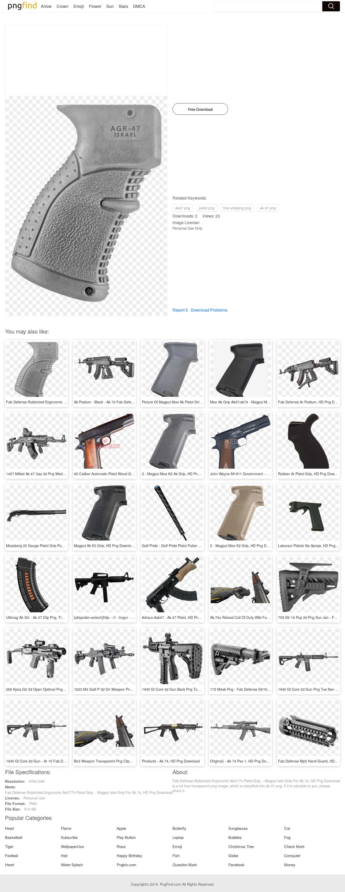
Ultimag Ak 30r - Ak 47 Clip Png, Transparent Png (45, 617)
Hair (64, 855)
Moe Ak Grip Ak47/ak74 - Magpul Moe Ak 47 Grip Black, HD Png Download (270, 401)
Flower (95, 6)
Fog (287, 837)
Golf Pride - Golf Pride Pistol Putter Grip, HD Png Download (189, 545)
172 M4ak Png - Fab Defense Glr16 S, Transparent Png (254, 689)
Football (11, 855)
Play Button (126, 837)
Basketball (13, 837)
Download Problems (209, 310)
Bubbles (235, 837)
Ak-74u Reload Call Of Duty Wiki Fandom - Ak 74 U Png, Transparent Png (269, 617)
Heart (9, 828)
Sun (110, 6)
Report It (180, 310)
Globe (233, 855)
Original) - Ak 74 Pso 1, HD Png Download (244, 761)
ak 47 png (268, 207)
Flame (66, 828)
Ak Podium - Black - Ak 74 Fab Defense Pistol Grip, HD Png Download (130, 401)
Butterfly (179, 828)
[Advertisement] (86, 60)
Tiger (9, 846)
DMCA (139, 6)
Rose (121, 846)
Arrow (46, 6)
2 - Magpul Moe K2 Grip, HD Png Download (245, 545)
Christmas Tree (241, 846)
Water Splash (72, 864)
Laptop (178, 837)
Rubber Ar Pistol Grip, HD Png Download (310, 473)
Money (289, 864)
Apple (121, 828)
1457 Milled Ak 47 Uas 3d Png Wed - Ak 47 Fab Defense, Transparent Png (66, 473)
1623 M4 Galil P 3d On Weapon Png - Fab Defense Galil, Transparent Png (133, 689)
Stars (123, 6)
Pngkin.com (126, 864)
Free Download (200, 109)
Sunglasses (238, 828)
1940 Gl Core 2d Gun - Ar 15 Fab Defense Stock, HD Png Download (60, 761)
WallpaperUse (72, 846)
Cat (287, 828)
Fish (176, 855)
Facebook (236, 864)
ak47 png (182, 207)
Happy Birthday (129, 855)
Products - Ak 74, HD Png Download (171, 761)
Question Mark (185, 864)
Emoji (78, 6)
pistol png (206, 207)
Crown (62, 6)
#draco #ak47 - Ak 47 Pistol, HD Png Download (179, 617)
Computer (292, 855)
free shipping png (237, 207)
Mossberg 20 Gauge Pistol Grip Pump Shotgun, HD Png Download (59, 545)
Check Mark (294, 846)
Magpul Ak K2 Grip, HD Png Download (104, 545)
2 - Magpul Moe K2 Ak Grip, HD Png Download (179, 473)
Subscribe (69, 837)
